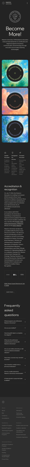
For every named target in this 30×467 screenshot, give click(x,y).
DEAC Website (17, 225)
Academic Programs (7, 425)
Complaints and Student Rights (6, 456)
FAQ (3, 413)
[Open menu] (27, 3)
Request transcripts (21, 434)
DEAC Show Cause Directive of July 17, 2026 (14, 284)
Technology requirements (19, 413)
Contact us (4, 415)
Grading (4, 452)
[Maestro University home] (7, 3)
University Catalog (20, 417)
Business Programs (6, 428)
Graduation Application (22, 437)
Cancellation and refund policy (20, 431)
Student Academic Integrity (6, 449)
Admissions (19, 410)
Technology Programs (7, 430)
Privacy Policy (5, 459)
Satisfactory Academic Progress (7, 445)
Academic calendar (21, 428)
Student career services (22, 425)
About (3, 410)
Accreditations (5, 418)
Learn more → (10, 292)
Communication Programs (6, 433)
